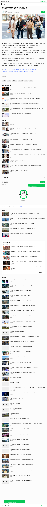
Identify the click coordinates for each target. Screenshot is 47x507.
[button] (2, 505)
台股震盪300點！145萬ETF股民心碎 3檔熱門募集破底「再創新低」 (20, 69)
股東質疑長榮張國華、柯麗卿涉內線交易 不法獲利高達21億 (18, 71)
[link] (5, 505)
